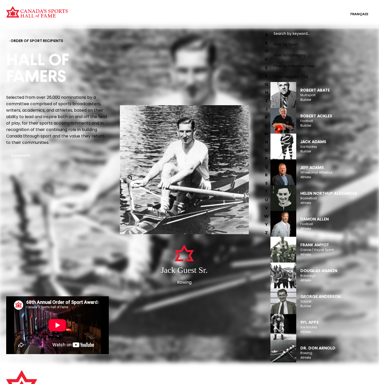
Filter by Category (290, 55)
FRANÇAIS (359, 14)
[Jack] (184, 170)
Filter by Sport (286, 44)
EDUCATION (195, 11)
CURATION (95, 11)
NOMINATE (20, 156)
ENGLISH (332, 14)
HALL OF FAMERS (199, 17)
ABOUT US (107, 377)
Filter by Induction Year (294, 66)
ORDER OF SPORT (101, 17)
